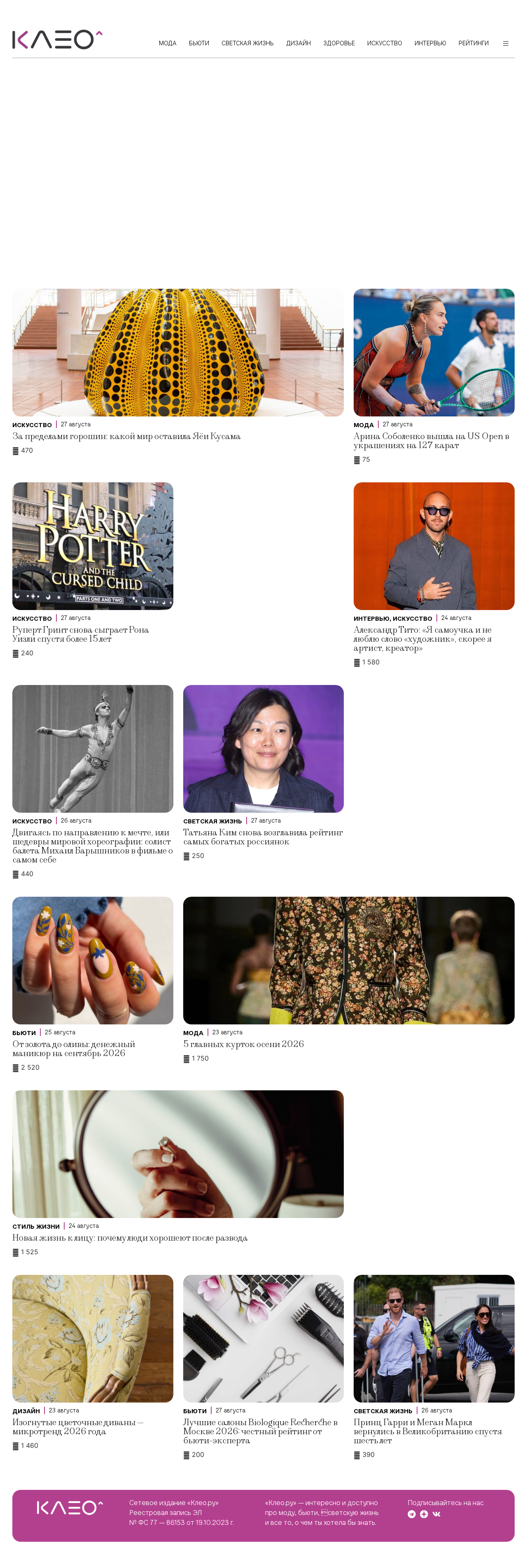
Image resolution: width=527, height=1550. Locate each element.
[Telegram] (412, 1514)
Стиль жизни (36, 1226)
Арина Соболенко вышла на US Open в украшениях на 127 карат (431, 441)
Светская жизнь (212, 821)
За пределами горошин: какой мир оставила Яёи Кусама (126, 436)
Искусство (32, 425)
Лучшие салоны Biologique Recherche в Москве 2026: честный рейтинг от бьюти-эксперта (260, 1431)
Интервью (371, 618)
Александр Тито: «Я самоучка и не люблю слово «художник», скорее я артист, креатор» (423, 639)
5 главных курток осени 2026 (243, 1044)
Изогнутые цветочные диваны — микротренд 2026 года (78, 1427)
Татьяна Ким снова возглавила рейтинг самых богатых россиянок (263, 837)
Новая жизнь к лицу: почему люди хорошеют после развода (130, 1238)
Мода (364, 425)
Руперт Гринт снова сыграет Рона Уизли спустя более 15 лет (80, 634)
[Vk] (436, 1514)
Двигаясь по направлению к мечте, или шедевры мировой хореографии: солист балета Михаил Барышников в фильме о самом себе (92, 846)
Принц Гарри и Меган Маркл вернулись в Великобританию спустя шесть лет (428, 1431)
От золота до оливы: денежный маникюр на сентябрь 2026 (73, 1049)
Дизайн (26, 1411)
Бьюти (24, 1033)
